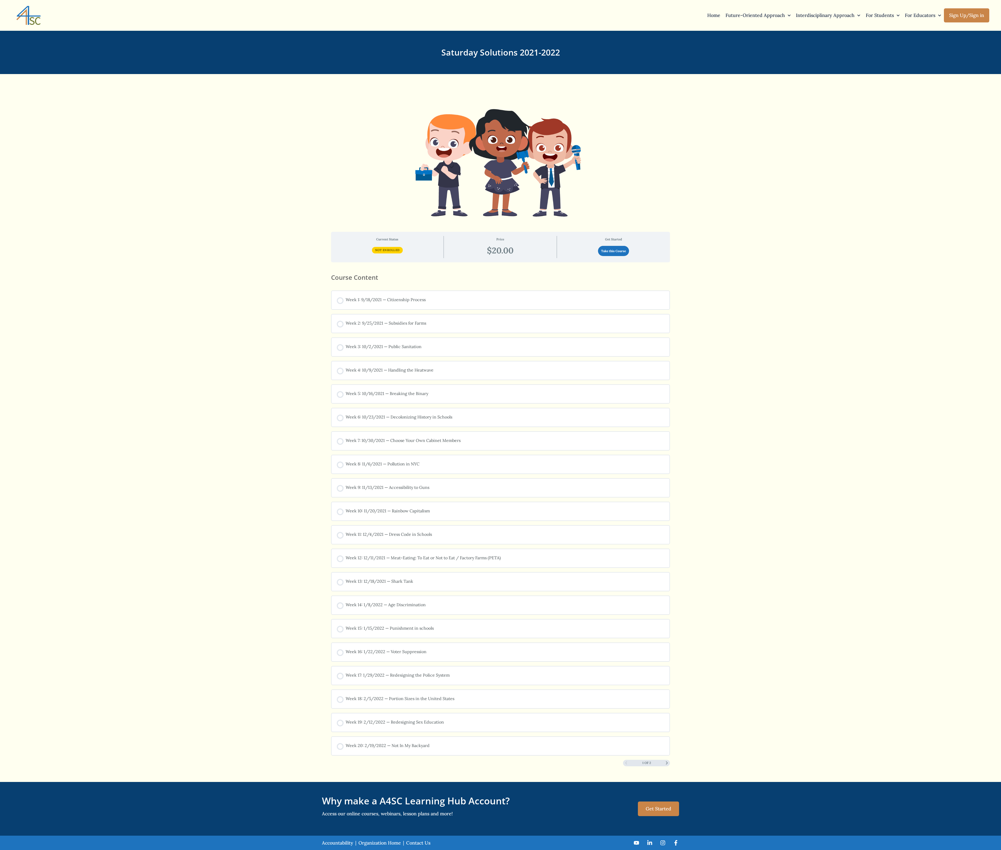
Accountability (337, 843)
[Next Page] (666, 763)
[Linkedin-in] (649, 842)
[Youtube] (636, 842)
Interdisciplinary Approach (825, 15)
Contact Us (418, 843)
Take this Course (613, 251)
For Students (880, 15)
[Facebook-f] (676, 842)
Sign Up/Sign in (966, 15)
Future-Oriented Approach (755, 15)
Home (713, 15)
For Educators (920, 15)
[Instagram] (663, 842)
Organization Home (379, 843)
